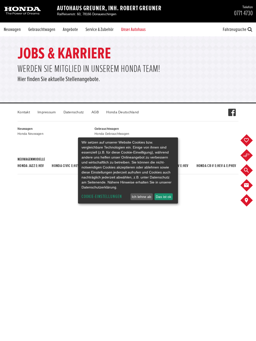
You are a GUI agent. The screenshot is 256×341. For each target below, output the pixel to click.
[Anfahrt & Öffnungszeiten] (250, 200)
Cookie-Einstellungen (102, 196)
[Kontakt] (250, 185)
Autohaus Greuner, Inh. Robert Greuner (109, 8)
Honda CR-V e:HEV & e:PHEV (216, 166)
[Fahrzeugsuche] (250, 170)
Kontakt (24, 112)
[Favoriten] (250, 140)
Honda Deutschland (122, 112)
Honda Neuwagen (31, 134)
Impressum (47, 112)
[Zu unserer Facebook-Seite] (232, 110)
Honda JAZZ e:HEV (31, 166)
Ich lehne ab (141, 197)
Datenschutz (74, 112)
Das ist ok (163, 197)
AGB (95, 112)
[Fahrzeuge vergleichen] (250, 155)
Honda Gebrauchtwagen (112, 134)
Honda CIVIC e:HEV (65, 166)
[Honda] (22, 11)
